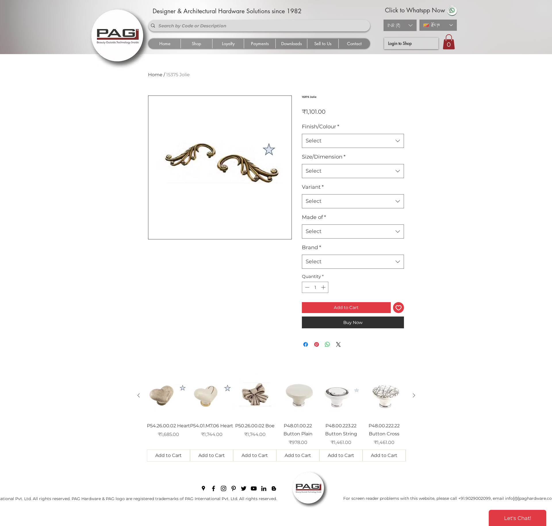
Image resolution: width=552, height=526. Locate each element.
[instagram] (223, 488)
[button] (400, 25)
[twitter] (243, 488)
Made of (314, 217)
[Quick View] (168, 395)
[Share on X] (338, 344)
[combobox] (353, 141)
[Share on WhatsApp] (327, 344)
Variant (313, 187)
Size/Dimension (324, 157)
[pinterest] (233, 488)
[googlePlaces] (203, 488)
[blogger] (273, 488)
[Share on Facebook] (305, 344)
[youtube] (253, 488)
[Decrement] (306, 287)
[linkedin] (263, 488)
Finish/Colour (320, 126)
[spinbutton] (315, 287)
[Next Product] (414, 395)
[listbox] (400, 25)
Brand (311, 247)
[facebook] (213, 488)
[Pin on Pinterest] (316, 344)
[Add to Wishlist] (398, 307)
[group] (276, 418)
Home (155, 74)
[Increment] (324, 287)
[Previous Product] (138, 395)
